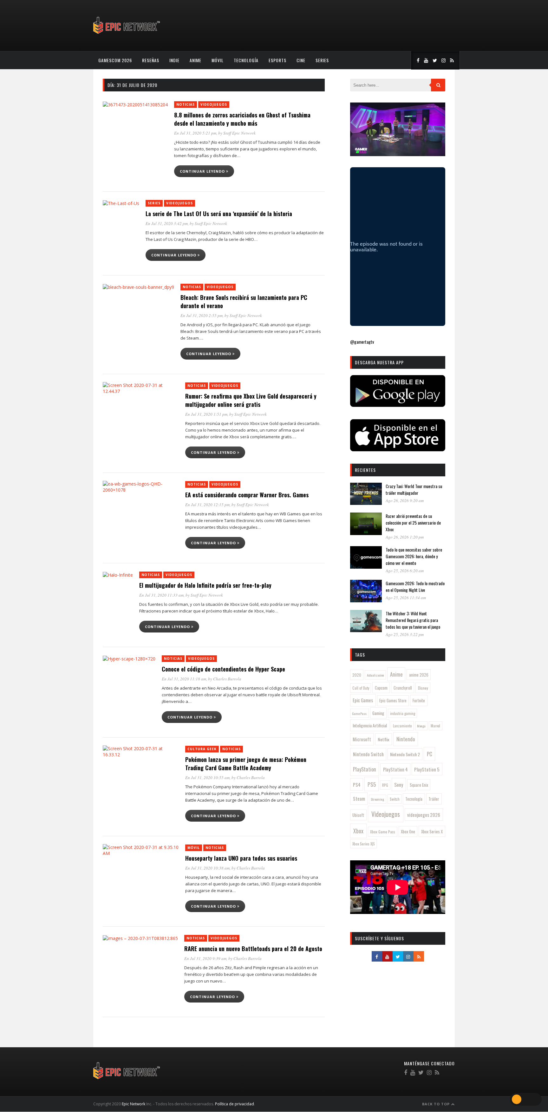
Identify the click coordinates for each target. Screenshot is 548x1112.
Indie (174, 60)
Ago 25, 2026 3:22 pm (405, 634)
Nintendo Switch (368, 754)
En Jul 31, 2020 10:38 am (207, 868)
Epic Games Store (393, 701)
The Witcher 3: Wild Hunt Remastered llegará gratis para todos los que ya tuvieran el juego (413, 620)
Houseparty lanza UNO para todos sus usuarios (241, 858)
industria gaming (402, 713)
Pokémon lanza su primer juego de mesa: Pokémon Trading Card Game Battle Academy (245, 763)
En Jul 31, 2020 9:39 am (205, 958)
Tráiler (433, 799)
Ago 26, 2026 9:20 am (405, 500)
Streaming (377, 799)
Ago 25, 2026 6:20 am (405, 570)
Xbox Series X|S (363, 843)
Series (322, 60)
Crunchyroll (403, 688)
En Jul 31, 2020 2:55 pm (201, 315)
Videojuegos (213, 104)
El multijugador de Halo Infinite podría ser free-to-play (205, 585)
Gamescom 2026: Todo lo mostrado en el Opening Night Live (415, 586)
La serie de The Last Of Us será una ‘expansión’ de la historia (219, 213)
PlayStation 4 (395, 769)
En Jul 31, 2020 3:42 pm (167, 223)
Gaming (378, 713)
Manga (421, 725)
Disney (423, 688)
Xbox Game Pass (382, 831)
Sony (398, 784)
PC (429, 754)
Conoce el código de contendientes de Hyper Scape (223, 669)
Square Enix (419, 785)
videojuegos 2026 (423, 814)
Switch (395, 799)
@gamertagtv (362, 341)
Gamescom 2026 (115, 60)
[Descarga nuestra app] (397, 404)
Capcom (381, 688)
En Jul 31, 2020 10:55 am (207, 777)
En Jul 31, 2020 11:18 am (184, 679)
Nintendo (405, 739)
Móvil (218, 60)
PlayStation (364, 769)
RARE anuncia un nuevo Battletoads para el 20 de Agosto (253, 948)
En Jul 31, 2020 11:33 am (161, 595)
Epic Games (363, 700)
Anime (195, 60)
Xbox (358, 831)
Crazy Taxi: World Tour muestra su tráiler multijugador (414, 489)
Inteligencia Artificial (370, 725)
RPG (385, 785)
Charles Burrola (227, 679)
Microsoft (362, 739)
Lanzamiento (402, 725)
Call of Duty (360, 688)
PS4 (357, 784)
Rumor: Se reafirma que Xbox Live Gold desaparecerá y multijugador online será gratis (250, 400)
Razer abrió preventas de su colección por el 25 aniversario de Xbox (413, 523)
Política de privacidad (234, 1104)
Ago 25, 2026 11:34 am (406, 597)
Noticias (185, 104)
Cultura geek (202, 749)
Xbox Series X (432, 831)
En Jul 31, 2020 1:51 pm (206, 414)
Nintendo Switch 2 (405, 754)
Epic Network (133, 1104)
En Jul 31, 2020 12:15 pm (207, 504)
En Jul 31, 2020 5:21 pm (195, 133)
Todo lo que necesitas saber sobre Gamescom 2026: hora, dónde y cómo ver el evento (414, 556)
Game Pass (359, 713)
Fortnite (419, 700)
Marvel (435, 725)
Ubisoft (358, 815)
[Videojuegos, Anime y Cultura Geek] (127, 34)
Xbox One (408, 832)
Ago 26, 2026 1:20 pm (405, 537)
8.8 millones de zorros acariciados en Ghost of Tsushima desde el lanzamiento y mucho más (242, 119)
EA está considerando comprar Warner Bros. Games (247, 495)
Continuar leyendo (203, 171)
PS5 (372, 784)
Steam (359, 798)
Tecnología (246, 60)
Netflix (383, 739)
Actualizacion (375, 675)
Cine (301, 60)
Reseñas (150, 60)
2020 (356, 675)
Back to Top (436, 1104)
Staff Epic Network (239, 133)
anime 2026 (418, 675)
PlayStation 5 (427, 769)
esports (277, 60)
